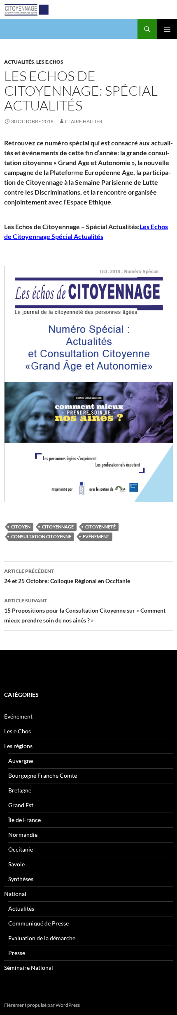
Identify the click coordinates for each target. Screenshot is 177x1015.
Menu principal (167, 29)
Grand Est (20, 804)
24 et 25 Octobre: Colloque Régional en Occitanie (67, 576)
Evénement (96, 536)
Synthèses (20, 878)
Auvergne (20, 760)
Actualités (19, 62)
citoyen (20, 526)
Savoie (16, 864)
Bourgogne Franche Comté (42, 775)
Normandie (22, 834)
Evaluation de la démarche (41, 938)
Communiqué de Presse (38, 923)
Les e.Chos (49, 62)
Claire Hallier (83, 121)
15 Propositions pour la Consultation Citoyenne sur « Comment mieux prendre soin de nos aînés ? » (84, 610)
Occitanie (20, 849)
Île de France (24, 819)
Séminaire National (28, 967)
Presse (16, 952)
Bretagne (19, 790)
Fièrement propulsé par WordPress (42, 1005)
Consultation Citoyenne (41, 536)
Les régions (18, 745)
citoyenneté (100, 526)
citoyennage (58, 526)
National (15, 893)
